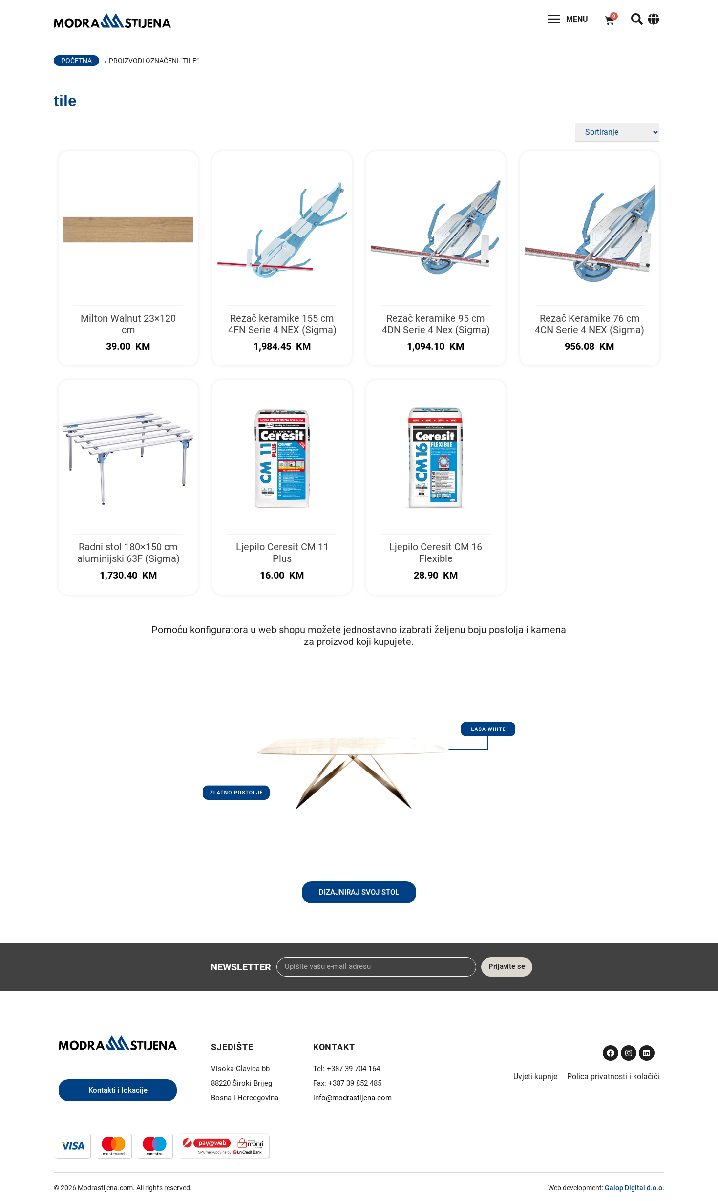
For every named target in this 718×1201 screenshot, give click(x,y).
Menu (577, 19)
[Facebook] (610, 1053)
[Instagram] (628, 1053)
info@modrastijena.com (352, 1098)
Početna (76, 60)
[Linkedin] (647, 1053)
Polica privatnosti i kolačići (613, 1076)
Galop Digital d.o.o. (634, 1188)
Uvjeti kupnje (535, 1076)
